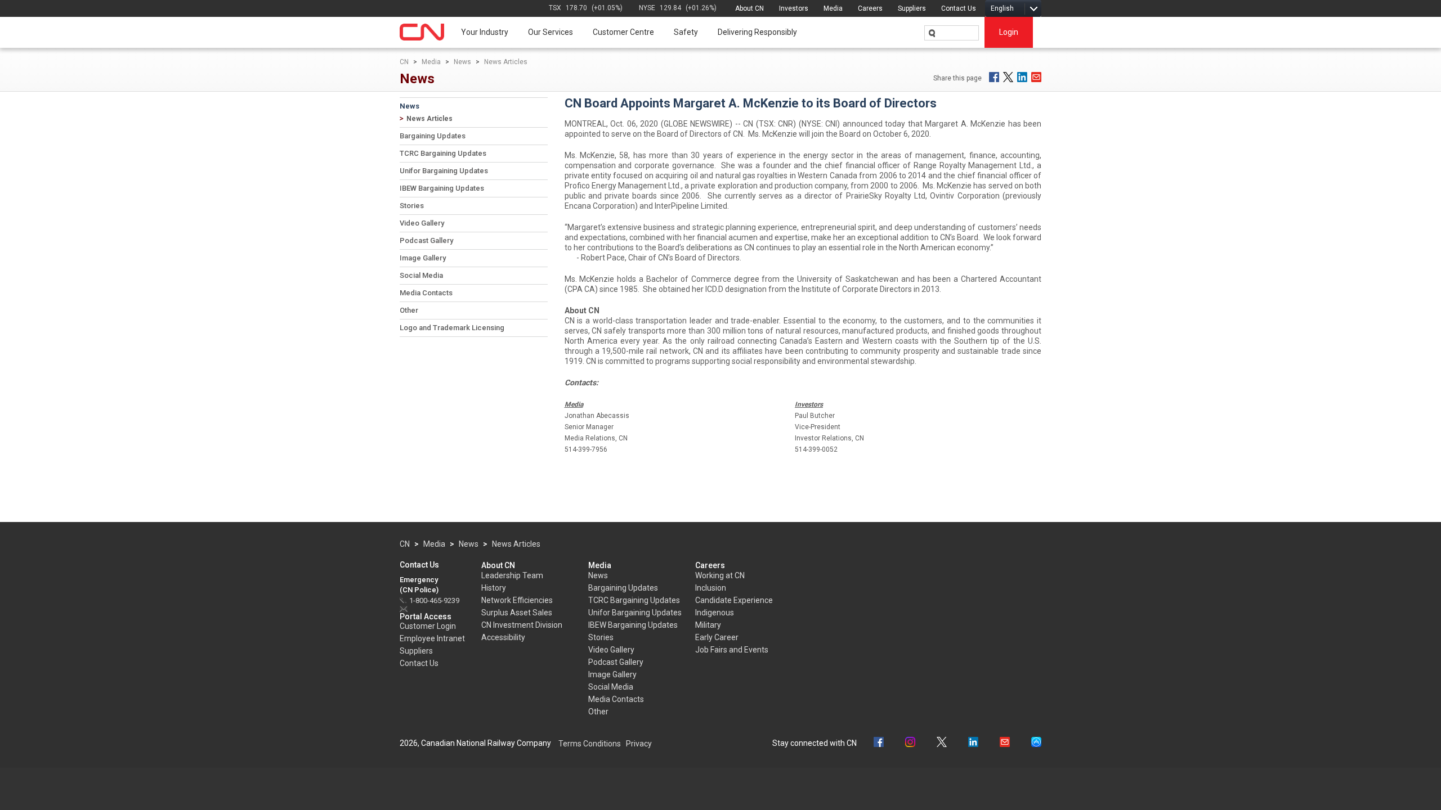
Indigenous (714, 612)
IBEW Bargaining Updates (442, 188)
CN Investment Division (521, 624)
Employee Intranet (432, 638)
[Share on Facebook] (994, 77)
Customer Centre (623, 32)
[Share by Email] (1036, 77)
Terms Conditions (589, 743)
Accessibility (503, 637)
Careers (870, 8)
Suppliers (912, 8)
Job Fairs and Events (731, 649)
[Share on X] (1008, 77)
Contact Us (958, 8)
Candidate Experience (734, 600)
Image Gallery (423, 258)
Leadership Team (512, 575)
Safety (686, 32)
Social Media (421, 275)
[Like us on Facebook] (879, 743)
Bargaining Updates (433, 136)
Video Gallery (422, 223)
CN (404, 62)
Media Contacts (426, 293)
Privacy (639, 743)
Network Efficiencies (517, 600)
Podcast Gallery (426, 240)
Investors (793, 8)
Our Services (550, 32)
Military (708, 624)
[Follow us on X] (942, 743)
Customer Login (428, 626)
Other (409, 310)
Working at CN (720, 575)
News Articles (505, 62)
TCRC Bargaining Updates (443, 153)
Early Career (717, 637)
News (462, 62)
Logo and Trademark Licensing (452, 327)
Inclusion (710, 587)
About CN (749, 8)
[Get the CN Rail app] (1036, 743)
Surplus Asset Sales (516, 612)
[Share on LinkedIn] (1022, 77)
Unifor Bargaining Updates (444, 170)
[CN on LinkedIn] (973, 743)
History (493, 587)
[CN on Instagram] (910, 743)
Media (833, 8)
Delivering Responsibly (757, 32)
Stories (412, 205)
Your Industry (484, 32)
